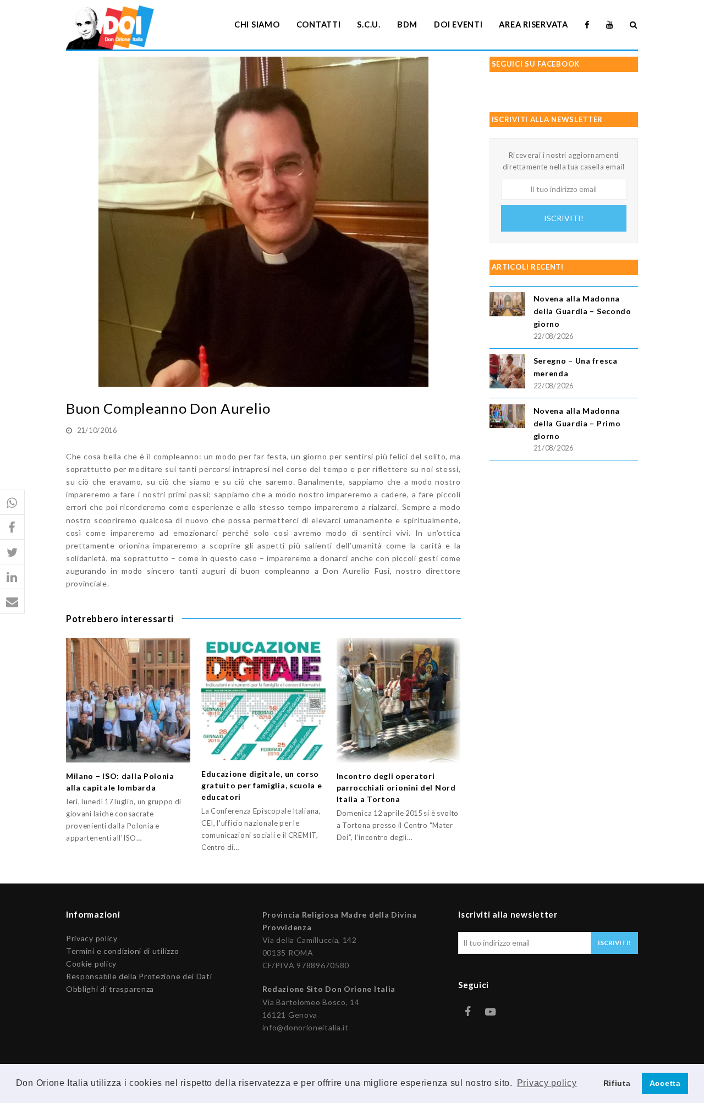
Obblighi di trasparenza (110, 989)
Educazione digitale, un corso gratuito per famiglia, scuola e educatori (261, 785)
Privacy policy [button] (547, 1083)
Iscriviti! (564, 218)
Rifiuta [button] (617, 1083)
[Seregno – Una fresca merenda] (507, 373)
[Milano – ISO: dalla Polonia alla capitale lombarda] (128, 700)
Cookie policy (91, 963)
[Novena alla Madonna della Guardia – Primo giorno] (507, 417)
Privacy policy (92, 938)
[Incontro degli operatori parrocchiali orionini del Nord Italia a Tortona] (399, 700)
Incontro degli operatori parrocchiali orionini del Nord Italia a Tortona (396, 787)
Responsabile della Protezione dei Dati (139, 976)
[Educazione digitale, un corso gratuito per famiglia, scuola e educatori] (263, 699)
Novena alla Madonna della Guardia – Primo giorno (577, 423)
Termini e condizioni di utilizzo (122, 951)
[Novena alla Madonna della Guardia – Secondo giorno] (507, 305)
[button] (12, 502)
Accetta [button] (665, 1083)
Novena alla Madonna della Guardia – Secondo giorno (582, 311)
